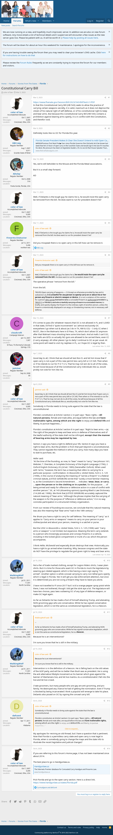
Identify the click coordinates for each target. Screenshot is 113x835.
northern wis (25, 247)
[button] (38, 20)
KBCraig (16, 143)
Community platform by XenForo (56, 833)
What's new (30, 20)
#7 (109, 318)
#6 (109, 255)
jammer (17, 368)
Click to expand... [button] (72, 728)
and (47, 787)
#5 (109, 223)
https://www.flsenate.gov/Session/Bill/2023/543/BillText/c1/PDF (64, 102)
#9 (109, 384)
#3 (109, 159)
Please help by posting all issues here (80, 37)
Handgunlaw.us (41, 766)
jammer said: (40, 389)
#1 (109, 97)
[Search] (109, 20)
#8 (109, 353)
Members (46, 20)
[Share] (105, 97)
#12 (108, 649)
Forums (17, 20)
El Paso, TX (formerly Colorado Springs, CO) (18, 346)
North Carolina (24, 585)
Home (6, 20)
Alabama (26, 725)
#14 (108, 748)
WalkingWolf (16, 575)
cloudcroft (16, 332)
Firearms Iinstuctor (16, 237)
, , (29, 378)
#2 (109, 128)
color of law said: (42, 228)
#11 (108, 612)
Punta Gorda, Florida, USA (20, 186)
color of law (8, 92)
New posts (5, 25)
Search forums (18, 25)
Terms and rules (74, 827)
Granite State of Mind (22, 153)
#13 (108, 701)
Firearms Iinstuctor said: (45, 260)
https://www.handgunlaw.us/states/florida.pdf (55, 782)
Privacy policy (88, 827)
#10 (108, 560)
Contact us (61, 827)
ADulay (16, 173)
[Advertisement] (51, 76)
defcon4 (16, 715)
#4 (109, 192)
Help (98, 827)
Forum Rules (26, 62)
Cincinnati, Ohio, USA (22, 122)
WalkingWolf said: (42, 617)
